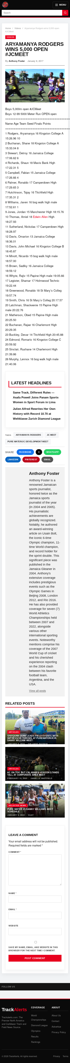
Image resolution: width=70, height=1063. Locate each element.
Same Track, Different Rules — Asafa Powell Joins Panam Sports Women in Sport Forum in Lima (35, 397)
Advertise (56, 1026)
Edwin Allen (40, 217)
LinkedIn (13, 459)
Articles (14, 732)
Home (8, 28)
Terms (65, 1056)
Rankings (35, 1041)
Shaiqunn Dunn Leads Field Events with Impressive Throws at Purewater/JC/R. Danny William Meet (32, 738)
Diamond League (39, 1025)
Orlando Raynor (38, 744)
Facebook (25, 452)
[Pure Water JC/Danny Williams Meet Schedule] (35, 801)
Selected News (17, 805)
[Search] (65, 13)
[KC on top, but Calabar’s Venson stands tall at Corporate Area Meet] (35, 764)
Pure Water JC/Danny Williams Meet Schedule (30, 810)
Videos (17, 28)
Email (47, 459)
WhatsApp (52, 452)
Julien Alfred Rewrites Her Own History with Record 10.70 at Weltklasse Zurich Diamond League (36, 413)
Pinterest (31, 459)
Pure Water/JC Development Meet (27, 441)
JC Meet (51, 435)
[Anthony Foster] (17, 476)
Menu (62, 5)
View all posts (37, 690)
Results (35, 1036)
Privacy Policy (59, 1032)
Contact (55, 1021)
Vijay (31, 815)
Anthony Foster (17, 60)
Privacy (56, 1056)
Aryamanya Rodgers (28, 435)
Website (13, 925)
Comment (14, 851)
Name (12, 893)
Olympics (35, 1030)
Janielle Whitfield (41, 778)
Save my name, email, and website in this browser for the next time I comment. (33, 949)
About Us (56, 1015)
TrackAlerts (14, 1056)
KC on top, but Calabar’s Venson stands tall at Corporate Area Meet (33, 773)
